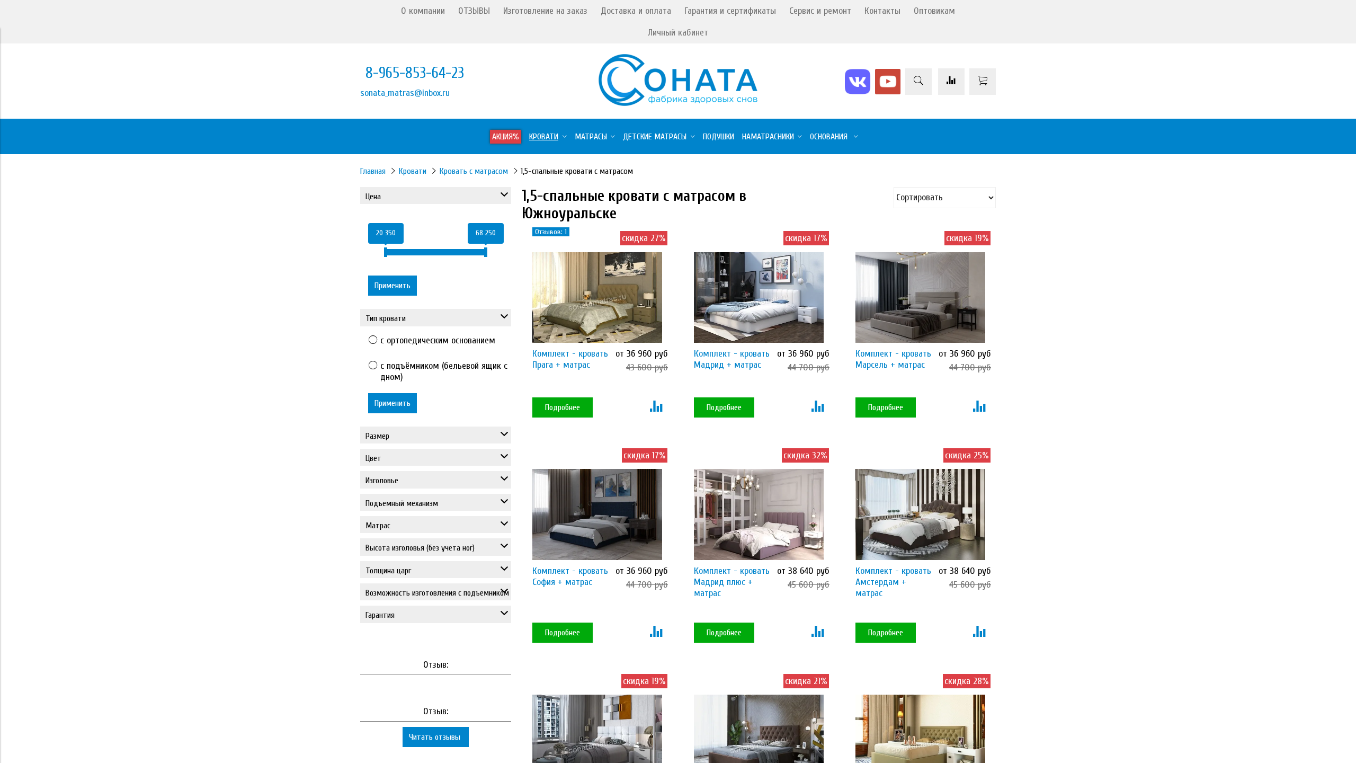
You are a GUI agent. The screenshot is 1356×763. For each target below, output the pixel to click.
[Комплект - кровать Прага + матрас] (597, 297)
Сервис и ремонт (820, 10)
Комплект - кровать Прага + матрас (570, 359)
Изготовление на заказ (545, 10)
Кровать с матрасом (474, 171)
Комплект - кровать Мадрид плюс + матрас (732, 582)
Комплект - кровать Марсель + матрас (893, 359)
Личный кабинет (678, 32)
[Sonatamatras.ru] (678, 103)
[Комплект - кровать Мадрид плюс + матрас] (759, 514)
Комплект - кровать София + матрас (570, 576)
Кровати (412, 171)
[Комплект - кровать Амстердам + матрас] (920, 514)
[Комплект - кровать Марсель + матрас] (920, 297)
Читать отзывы (435, 737)
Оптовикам (934, 10)
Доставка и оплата (636, 10)
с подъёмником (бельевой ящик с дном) (443, 371)
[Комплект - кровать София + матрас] (597, 514)
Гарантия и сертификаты (730, 10)
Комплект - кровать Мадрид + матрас (732, 359)
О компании (423, 10)
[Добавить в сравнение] (656, 407)
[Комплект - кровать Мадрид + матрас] (759, 297)
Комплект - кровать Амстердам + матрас (893, 582)
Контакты (882, 10)
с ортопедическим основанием (437, 340)
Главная (373, 171)
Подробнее (562, 407)
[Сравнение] (951, 81)
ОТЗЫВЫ (474, 10)
